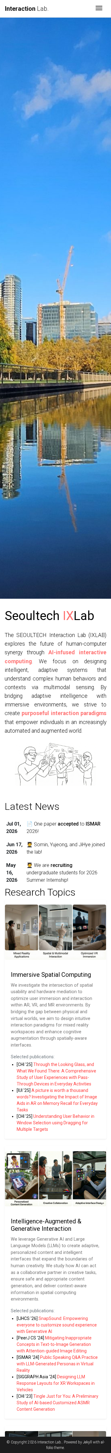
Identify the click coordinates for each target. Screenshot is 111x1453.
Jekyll (87, 1442)
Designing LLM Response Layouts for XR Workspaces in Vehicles (56, 1383)
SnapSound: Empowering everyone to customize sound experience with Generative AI (57, 1325)
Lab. (27, 8)
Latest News (32, 806)
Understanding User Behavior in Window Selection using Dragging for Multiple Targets (55, 1123)
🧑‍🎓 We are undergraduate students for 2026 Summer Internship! (62, 872)
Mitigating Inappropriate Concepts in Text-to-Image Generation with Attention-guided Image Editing (54, 1344)
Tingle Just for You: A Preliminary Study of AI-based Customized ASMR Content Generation (57, 1403)
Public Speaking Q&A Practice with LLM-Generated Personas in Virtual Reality (57, 1364)
